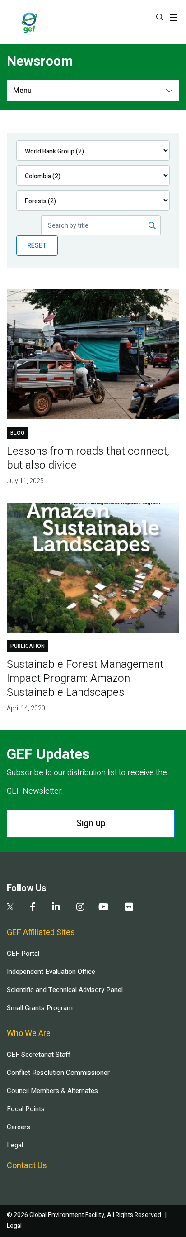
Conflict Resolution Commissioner (58, 1073)
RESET (37, 245)
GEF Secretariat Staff (38, 1055)
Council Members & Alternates (52, 1091)
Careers (18, 1127)
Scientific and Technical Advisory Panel (65, 990)
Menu (22, 90)
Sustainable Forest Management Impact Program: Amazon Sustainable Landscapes (85, 678)
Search (159, 17)
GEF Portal (23, 954)
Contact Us (27, 1166)
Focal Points (26, 1109)
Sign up (91, 823)
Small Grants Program (40, 1008)
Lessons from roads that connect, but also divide (88, 458)
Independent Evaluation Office (51, 972)
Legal (15, 1145)
